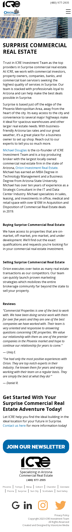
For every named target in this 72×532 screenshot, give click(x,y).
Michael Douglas (15, 150)
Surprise (22, 491)
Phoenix (7, 486)
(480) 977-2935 (59, 2)
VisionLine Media (60, 525)
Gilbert (39, 486)
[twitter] (60, 505)
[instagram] (42, 505)
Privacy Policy (62, 515)
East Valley (62, 491)
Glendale (64, 486)
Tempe (18, 486)
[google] (15, 505)
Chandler (51, 486)
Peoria (10, 491)
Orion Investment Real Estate (37, 168)
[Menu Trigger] (68, 11)
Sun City (34, 491)
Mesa (29, 486)
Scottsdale (47, 491)
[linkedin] (27, 505)
